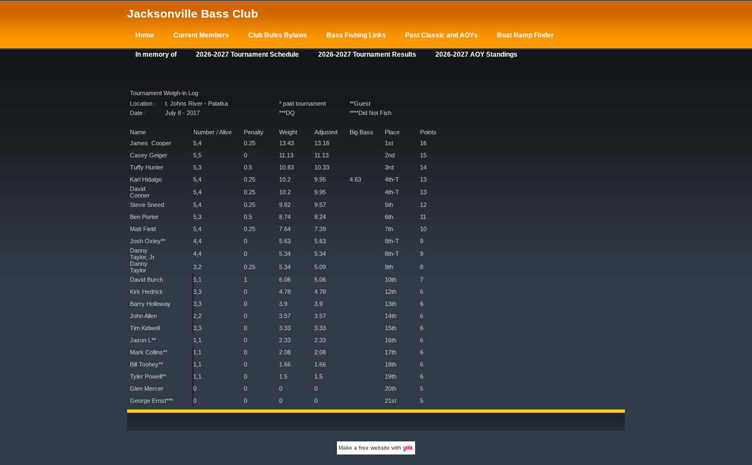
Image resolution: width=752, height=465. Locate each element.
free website (374, 448)
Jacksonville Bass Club (192, 13)
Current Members (201, 35)
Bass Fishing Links (356, 35)
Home (144, 35)
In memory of (156, 54)
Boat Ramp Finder (525, 35)
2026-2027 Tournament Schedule (247, 54)
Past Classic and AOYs (441, 35)
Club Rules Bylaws (277, 35)
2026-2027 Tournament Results (367, 54)
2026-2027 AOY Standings (476, 54)
